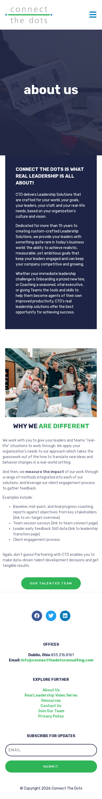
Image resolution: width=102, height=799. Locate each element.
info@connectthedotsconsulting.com (57, 660)
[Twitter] (51, 616)
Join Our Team (51, 711)
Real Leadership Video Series (51, 695)
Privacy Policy (51, 716)
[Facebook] (37, 616)
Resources (51, 700)
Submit (51, 766)
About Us (51, 690)
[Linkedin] (65, 616)
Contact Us (51, 706)
